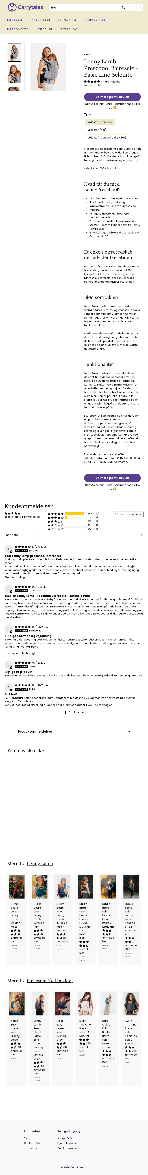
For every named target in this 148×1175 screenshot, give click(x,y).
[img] (23, 547)
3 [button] (74, 712)
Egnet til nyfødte (67, 1143)
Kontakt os (30, 1148)
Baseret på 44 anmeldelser (22, 517)
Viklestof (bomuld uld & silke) (107, 137)
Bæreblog (69, 29)
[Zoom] (48, 67)
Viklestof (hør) (97, 130)
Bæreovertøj (19, 29)
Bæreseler (16, 19)
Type (88, 114)
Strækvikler (68, 19)
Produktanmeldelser (35, 731)
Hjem (87, 54)
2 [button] (69, 712)
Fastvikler (41, 19)
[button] (92, 81)
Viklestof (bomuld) (100, 122)
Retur (27, 1138)
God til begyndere (68, 1148)
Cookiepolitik (32, 1143)
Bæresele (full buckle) (50, 980)
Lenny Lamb (92, 85)
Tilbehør (45, 29)
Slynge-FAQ (64, 1138)
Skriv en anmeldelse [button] (128, 514)
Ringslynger (97, 19)
